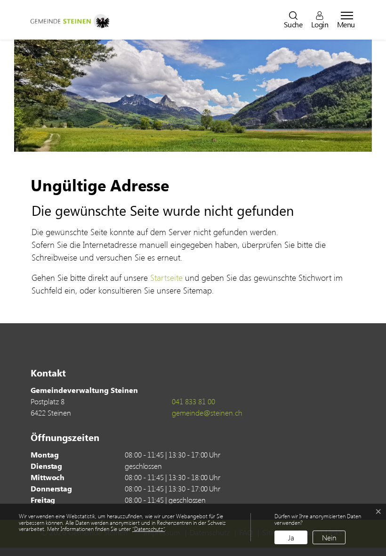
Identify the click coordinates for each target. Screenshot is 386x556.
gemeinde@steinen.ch (207, 412)
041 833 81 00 (193, 401)
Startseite (166, 277)
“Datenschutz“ (148, 528)
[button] (293, 19)
